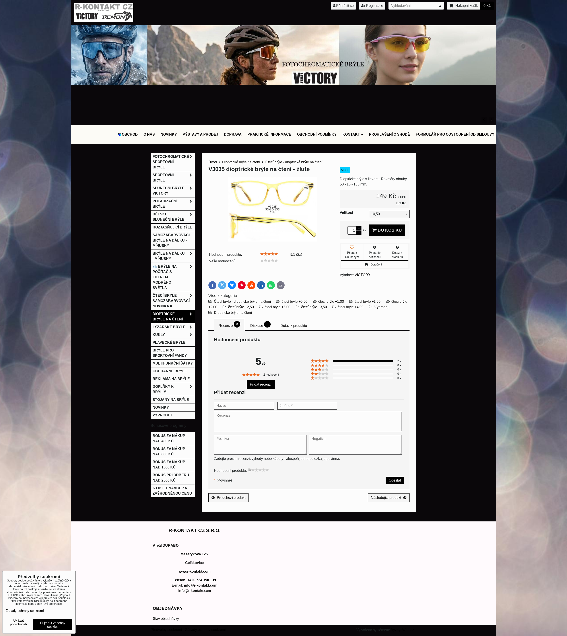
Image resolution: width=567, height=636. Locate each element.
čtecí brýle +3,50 (314, 307)
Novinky (169, 134)
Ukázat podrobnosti (18, 622)
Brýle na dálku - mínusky (169, 256)
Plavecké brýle (169, 342)
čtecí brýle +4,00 (350, 307)
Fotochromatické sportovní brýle (171, 162)
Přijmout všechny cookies (52, 624)
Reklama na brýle (171, 379)
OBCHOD (130, 134)
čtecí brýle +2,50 (241, 307)
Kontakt (351, 134)
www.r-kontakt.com (194, 571)
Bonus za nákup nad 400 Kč (169, 438)
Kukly (159, 335)
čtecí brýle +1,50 (368, 301)
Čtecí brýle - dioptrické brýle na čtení (242, 301)
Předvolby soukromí (166, 630)
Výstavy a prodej (200, 134)
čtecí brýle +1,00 (331, 301)
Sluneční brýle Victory (168, 190)
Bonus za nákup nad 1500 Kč (169, 464)
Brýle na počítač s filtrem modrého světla (165, 277)
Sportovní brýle (163, 177)
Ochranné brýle (170, 371)
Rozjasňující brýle (172, 227)
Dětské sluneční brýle (168, 216)
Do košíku (389, 230)
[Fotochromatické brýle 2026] (283, 84)
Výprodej (381, 307)
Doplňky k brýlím (163, 389)
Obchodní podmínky (317, 134)
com (194, 591)
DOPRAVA (233, 134)
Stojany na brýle (171, 400)
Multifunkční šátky (173, 363)
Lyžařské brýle (169, 327)
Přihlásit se (344, 6)
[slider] (269, 254)
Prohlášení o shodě (389, 134)
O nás (149, 134)
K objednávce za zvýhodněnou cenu (172, 490)
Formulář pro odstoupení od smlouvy (455, 134)
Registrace (374, 6)
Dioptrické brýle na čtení (233, 312)
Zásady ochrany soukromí (205, 630)
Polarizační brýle (165, 203)
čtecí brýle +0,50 (294, 301)
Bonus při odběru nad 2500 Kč (171, 477)
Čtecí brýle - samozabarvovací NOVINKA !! (171, 301)
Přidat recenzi (261, 384)
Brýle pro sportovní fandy (170, 352)
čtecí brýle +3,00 (277, 307)
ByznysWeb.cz (402, 630)
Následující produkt (386, 497)
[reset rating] (249, 470)
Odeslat (395, 480)
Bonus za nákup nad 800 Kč (169, 451)
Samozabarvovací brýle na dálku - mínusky (171, 240)
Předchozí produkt (231, 497)
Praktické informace (269, 134)
